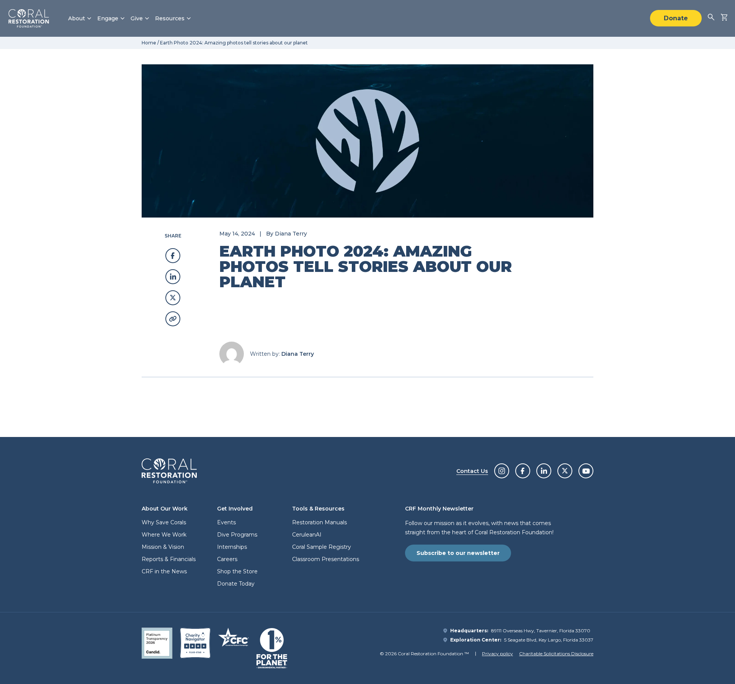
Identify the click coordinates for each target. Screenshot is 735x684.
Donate (676, 18)
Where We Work (164, 534)
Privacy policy (497, 653)
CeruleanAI (307, 534)
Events (226, 522)
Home (149, 43)
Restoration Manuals (319, 522)
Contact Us (472, 471)
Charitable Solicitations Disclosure (556, 653)
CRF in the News (164, 571)
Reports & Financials (169, 559)
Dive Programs (237, 534)
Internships (232, 546)
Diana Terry (291, 233)
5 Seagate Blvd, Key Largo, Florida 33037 (548, 640)
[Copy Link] (172, 318)
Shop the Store (237, 571)
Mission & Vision (163, 546)
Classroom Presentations (325, 559)
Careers (227, 559)
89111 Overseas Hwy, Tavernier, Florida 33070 (540, 630)
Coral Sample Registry (321, 546)
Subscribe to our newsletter (458, 553)
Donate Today (236, 583)
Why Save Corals (164, 522)
